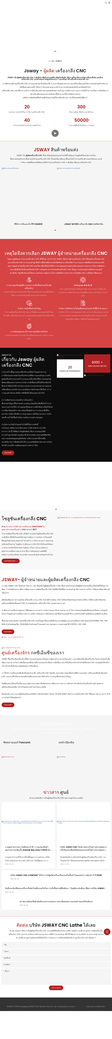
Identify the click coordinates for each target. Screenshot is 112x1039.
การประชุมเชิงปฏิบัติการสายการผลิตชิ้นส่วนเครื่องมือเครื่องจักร (29, 287)
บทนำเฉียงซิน (66, 742)
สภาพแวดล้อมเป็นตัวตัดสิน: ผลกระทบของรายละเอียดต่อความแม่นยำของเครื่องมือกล (56, 901)
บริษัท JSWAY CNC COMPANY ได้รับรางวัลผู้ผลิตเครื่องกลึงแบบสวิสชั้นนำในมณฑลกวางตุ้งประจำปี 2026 (56, 875)
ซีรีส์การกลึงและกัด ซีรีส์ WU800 (28, 224)
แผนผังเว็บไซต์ (80, 1006)
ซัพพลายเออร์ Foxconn (16, 742)
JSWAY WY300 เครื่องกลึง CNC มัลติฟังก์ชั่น (83, 224)
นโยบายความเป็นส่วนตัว (95, 1006)
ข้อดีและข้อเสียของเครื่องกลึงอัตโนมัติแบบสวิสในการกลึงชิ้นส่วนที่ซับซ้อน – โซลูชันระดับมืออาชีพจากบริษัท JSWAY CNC (54, 888)
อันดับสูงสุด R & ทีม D (83, 285)
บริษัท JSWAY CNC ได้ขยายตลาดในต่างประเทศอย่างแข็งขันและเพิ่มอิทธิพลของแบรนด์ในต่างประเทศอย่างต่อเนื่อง (83, 848)
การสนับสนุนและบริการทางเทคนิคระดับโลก (29, 331)
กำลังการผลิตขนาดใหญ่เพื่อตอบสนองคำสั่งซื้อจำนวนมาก (83, 308)
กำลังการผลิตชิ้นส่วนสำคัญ (29, 308)
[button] (53, 51)
